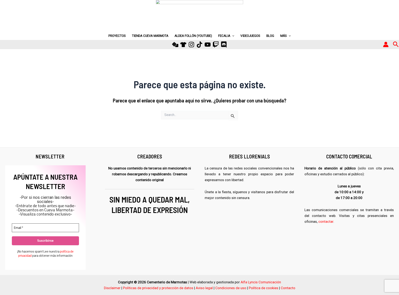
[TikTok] (199, 44)
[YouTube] (207, 44)
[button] (396, 44)
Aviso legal (204, 288)
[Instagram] (191, 44)
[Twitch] (216, 44)
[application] (232, 35)
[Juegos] (175, 44)
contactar (325, 221)
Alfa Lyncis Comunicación (261, 282)
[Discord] (224, 44)
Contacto (288, 288)
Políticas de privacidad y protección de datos (158, 288)
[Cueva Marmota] (183, 44)
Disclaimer (112, 288)
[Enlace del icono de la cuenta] (386, 44)
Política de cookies (263, 288)
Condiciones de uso (230, 288)
